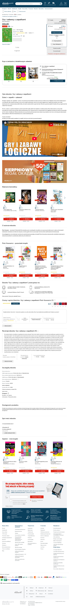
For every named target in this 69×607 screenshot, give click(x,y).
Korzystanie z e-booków (20, 535)
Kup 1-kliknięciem (57, 44)
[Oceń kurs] (6, 303)
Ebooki (9, 8)
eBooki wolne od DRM (19, 542)
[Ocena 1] (17, 33)
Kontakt (42, 528)
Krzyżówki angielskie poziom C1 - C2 (41, 462)
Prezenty (30, 537)
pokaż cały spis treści (10, 433)
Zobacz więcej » (9, 506)
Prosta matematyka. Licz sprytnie (8, 266)
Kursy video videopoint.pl (58, 568)
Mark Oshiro (42, 210)
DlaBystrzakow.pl (41, 590)
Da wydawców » (53, 509)
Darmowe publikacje (6, 541)
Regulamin (43, 530)
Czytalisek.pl (50, 593)
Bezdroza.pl (50, 590)
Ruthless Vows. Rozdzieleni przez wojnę (57, 210)
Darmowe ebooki (48, 8)
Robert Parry (21, 462)
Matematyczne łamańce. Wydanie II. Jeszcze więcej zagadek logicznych (41, 267)
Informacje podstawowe (20, 529)
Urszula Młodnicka (6, 210)
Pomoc (18, 296)
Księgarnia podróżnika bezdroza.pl (58, 563)
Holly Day (51, 70)
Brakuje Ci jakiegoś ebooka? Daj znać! (37, 516)
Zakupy (16, 533)
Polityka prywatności (45, 532)
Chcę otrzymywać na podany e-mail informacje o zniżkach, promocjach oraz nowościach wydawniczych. (20, 502)
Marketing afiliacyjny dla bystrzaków (56, 462)
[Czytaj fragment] (17, 39)
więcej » (24, 503)
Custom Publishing (57, 542)
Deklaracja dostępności (45, 533)
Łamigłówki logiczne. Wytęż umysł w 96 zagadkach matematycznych (57, 267)
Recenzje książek (44, 543)
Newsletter (30, 541)
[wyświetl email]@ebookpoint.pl (36, 602)
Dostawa (42, 537)
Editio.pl (31, 590)
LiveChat (42, 547)
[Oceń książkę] (21, 32)
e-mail (7, 496)
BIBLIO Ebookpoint (57, 540)
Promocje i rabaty (5, 535)
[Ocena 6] (23, 33)
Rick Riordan (37, 210)
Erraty (42, 541)
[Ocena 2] (18, 33)
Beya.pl (41, 593)
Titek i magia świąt (7, 209)
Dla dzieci (4, 395)
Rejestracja (30, 530)
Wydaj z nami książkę (57, 538)
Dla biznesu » (14, 515)
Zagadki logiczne (23, 266)
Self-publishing (56, 537)
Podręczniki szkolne (12, 396)
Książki (19, 8)
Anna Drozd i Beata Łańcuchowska (48, 75)
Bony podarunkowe (6, 547)
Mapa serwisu (43, 545)
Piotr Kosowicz (20, 29)
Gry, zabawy (9, 395)
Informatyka (4, 396)
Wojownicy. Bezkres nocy (25, 209)
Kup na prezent (57, 40)
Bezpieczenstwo (18, 531)
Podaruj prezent (22, 11)
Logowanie (30, 528)
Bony (15, 11)
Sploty (31, 596)
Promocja (5, 26)
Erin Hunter (21, 210)
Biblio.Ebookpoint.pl (41, 596)
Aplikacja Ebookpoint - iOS (20, 554)
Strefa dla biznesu (57, 528)
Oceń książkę (30, 539)
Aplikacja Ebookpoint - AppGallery (19, 557)
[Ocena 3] (19, 33)
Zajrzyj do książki (6, 44)
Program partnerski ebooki (58, 532)
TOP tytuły (4, 533)
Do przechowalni (56, 51)
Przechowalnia (31, 533)
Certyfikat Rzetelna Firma (58, 551)
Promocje (31, 8)
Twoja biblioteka (31, 535)
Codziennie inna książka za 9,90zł (9, 16)
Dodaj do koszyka (56, 32)
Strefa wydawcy (56, 530)
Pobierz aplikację (7, 11)
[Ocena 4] (21, 33)
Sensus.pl (50, 587)
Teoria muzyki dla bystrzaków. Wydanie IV (52, 69)
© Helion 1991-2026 (6, 603)
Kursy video (25, 8)
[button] (65, 197)
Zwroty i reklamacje (45, 535)
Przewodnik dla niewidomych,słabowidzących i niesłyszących (18, 538)
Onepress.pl (41, 587)
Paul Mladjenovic (58, 463)
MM (49, 70)
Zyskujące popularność (7, 537)
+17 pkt (11, 26)
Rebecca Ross (53, 211)
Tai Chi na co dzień (23, 461)
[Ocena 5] (22, 33)
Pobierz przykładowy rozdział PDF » (9, 389)
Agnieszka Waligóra (14, 210)
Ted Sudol (52, 463)
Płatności (43, 539)
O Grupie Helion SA (57, 549)
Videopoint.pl (31, 593)
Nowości (36, 8)
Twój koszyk (30, 532)
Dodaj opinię (15, 303)
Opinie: (31, 32)
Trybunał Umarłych (39, 209)
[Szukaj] (40, 3)
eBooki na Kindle (18, 547)
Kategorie (4, 8)
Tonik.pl (63, 601)
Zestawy (4, 543)
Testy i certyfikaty (6, 548)
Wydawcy (4, 545)
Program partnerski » (16, 509)
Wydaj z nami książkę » (36, 509)
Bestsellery (41, 8)
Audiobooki (14, 8)
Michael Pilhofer (45, 70)
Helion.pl (31, 587)
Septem (21, 31)
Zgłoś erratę (4, 391)
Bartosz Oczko (37, 463)
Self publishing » (53, 515)
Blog (3, 550)
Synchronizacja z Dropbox (20, 549)
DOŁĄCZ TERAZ (36, 497)
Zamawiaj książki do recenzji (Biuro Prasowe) (58, 534)
